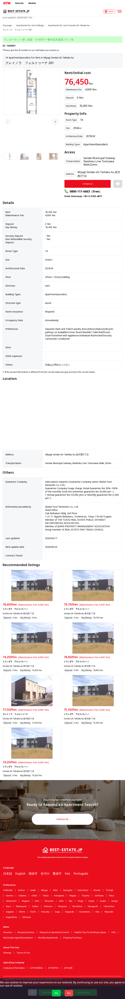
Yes (56, 993)
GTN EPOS (53, 968)
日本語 (7, 873)
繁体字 (57, 873)
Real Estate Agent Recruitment (18, 938)
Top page (7, 25)
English (20, 873)
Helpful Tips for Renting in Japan (90, 932)
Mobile (32, 3)
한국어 (45, 873)
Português (81, 873)
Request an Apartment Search (54, 932)
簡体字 (33, 873)
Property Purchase (72, 938)
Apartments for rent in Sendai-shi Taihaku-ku (69, 25)
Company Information (14, 968)
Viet (67, 873)
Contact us (88, 183)
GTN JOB (68, 968)
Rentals (19, 3)
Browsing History (26, 932)
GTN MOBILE (36, 968)
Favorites (7, 932)
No (68, 993)
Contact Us (62, 819)
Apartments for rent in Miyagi (30, 25)
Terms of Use (23, 953)
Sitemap (7, 953)
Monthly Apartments (48, 938)
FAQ (113, 932)
